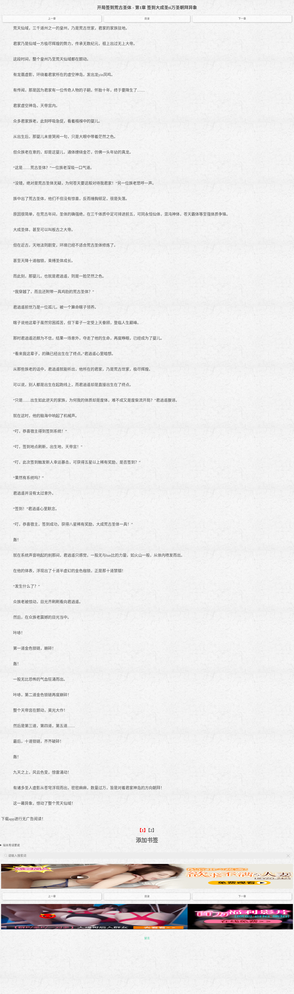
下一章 (242, 18)
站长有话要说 (11, 845)
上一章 (52, 18)
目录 (147, 18)
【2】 (152, 830)
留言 (147, 938)
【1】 (142, 830)
